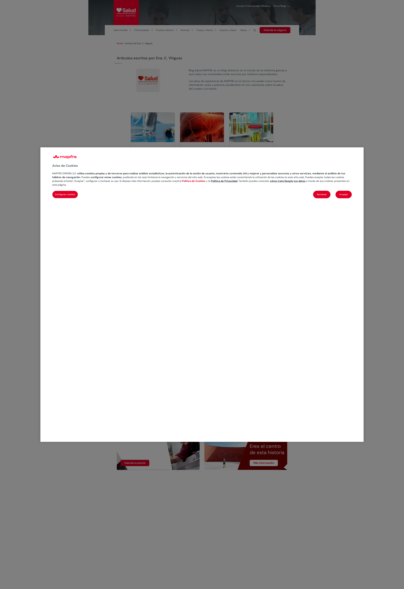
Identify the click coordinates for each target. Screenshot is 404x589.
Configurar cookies (65, 194)
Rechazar (322, 194)
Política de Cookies (193, 181)
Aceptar (343, 194)
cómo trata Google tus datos (288, 181)
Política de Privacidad (224, 181)
